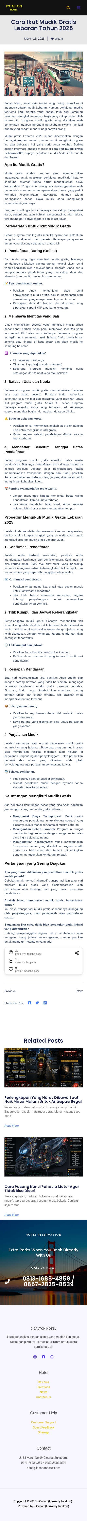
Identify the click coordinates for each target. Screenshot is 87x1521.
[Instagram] (35, 1357)
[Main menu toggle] (78, 7)
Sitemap (43, 1432)
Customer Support (43, 1422)
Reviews (43, 1382)
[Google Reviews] (52, 1357)
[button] (68, 7)
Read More (11, 1125)
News (43, 1392)
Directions (43, 1387)
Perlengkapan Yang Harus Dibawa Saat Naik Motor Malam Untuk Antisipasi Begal (43, 1099)
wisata (59, 38)
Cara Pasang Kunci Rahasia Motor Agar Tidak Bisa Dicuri (41, 1188)
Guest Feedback (43, 1427)
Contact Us (43, 1397)
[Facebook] (43, 1357)
